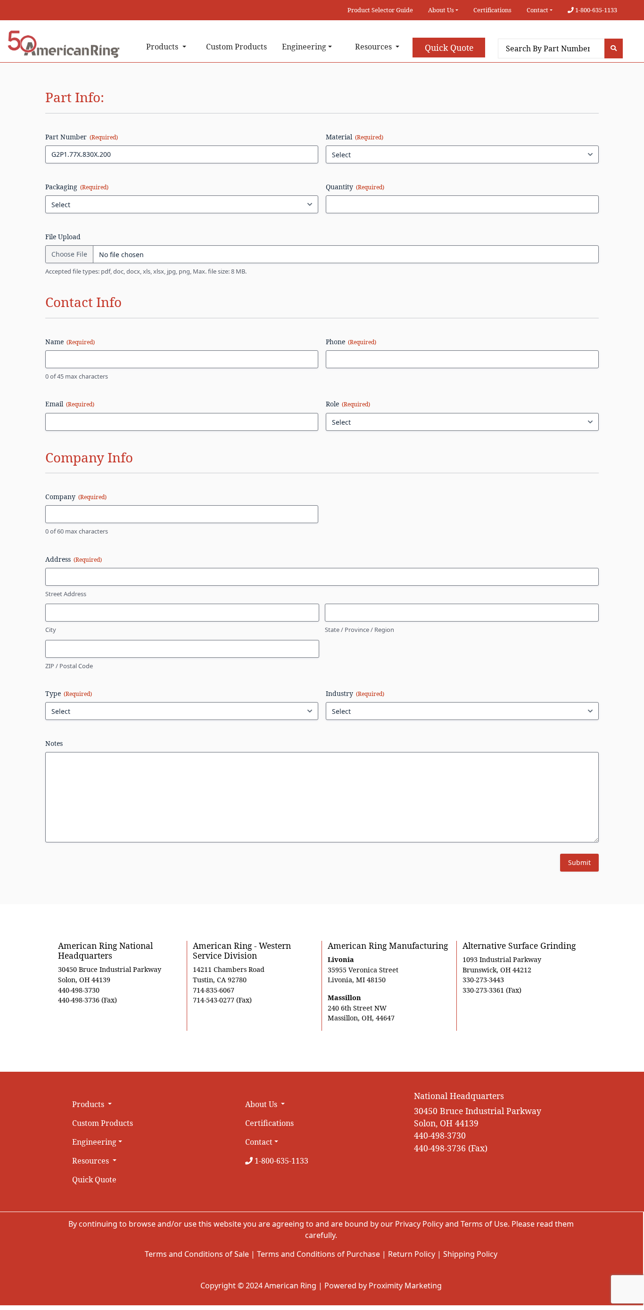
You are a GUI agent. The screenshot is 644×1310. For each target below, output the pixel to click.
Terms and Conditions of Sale (197, 1254)
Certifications (492, 10)
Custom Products (236, 46)
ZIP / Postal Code (69, 666)
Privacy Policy (419, 1224)
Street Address (65, 594)
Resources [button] (374, 46)
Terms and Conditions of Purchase (318, 1254)
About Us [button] (441, 10)
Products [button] (163, 46)
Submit (579, 862)
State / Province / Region (359, 629)
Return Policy (411, 1254)
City (50, 629)
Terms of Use (484, 1224)
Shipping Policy (470, 1254)
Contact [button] (537, 10)
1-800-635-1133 (595, 10)
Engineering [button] (304, 46)
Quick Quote (449, 47)
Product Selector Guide (380, 10)
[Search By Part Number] (613, 48)
